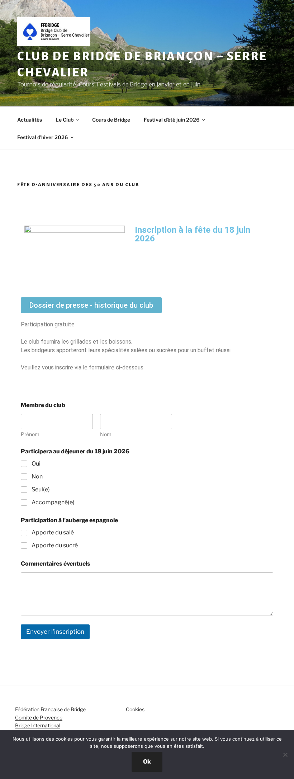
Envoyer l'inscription (55, 631)
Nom (106, 434)
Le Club (65, 120)
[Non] (285, 754)
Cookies (135, 709)
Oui (36, 463)
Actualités (29, 120)
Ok (147, 761)
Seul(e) (41, 489)
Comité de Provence (38, 717)
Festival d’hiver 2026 (42, 137)
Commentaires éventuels (55, 563)
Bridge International (37, 725)
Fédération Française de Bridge (50, 709)
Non (37, 476)
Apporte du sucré (55, 545)
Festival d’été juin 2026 (171, 120)
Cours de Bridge (111, 120)
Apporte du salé (53, 532)
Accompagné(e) (53, 502)
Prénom (30, 434)
